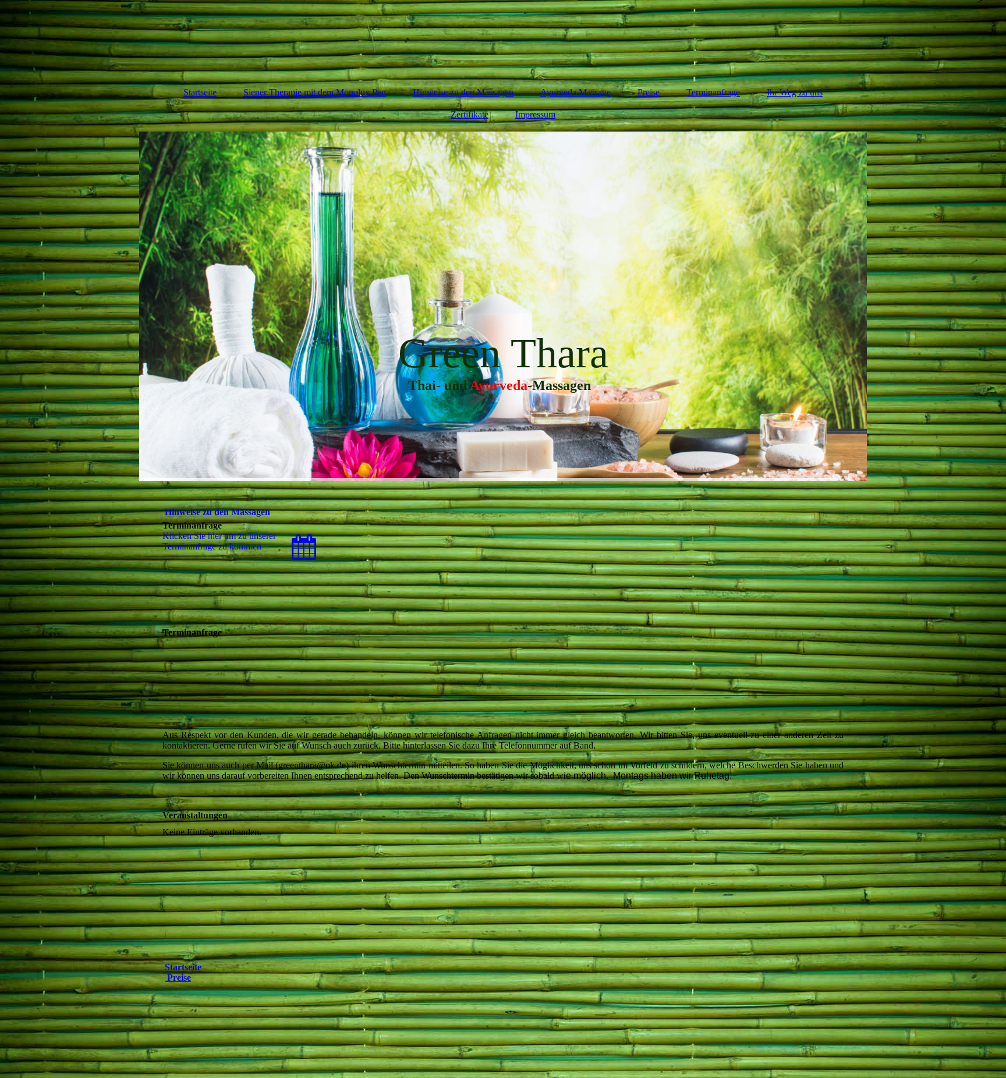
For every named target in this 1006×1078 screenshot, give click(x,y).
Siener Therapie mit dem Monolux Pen (314, 92)
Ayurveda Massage (575, 92)
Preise (648, 92)
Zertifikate (469, 114)
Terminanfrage (713, 92)
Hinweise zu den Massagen (463, 92)
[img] (503, 38)
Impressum (535, 114)
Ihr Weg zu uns (795, 92)
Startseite (200, 92)
